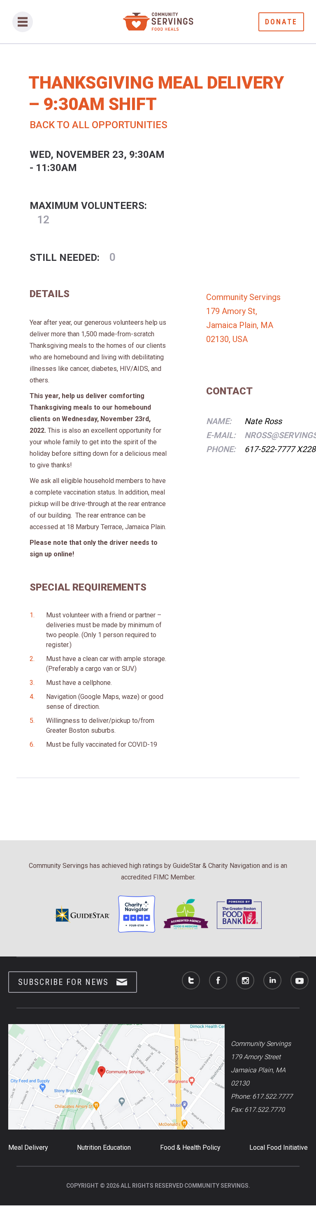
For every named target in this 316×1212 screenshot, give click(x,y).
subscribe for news (63, 982)
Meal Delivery (28, 1147)
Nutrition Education (104, 1147)
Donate (281, 21)
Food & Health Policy (190, 1147)
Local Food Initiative (278, 1147)
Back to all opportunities (98, 125)
